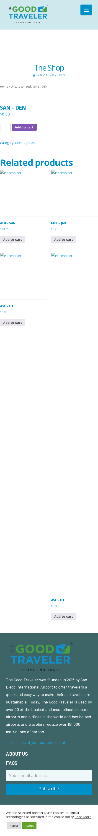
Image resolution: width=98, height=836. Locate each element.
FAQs (11, 763)
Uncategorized (21, 86)
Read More (83, 817)
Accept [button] (29, 826)
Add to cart (24, 127)
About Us (17, 754)
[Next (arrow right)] (90, 418)
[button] (86, 10)
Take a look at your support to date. (37, 742)
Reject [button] (14, 826)
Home (4, 86)
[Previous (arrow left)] (8, 418)
